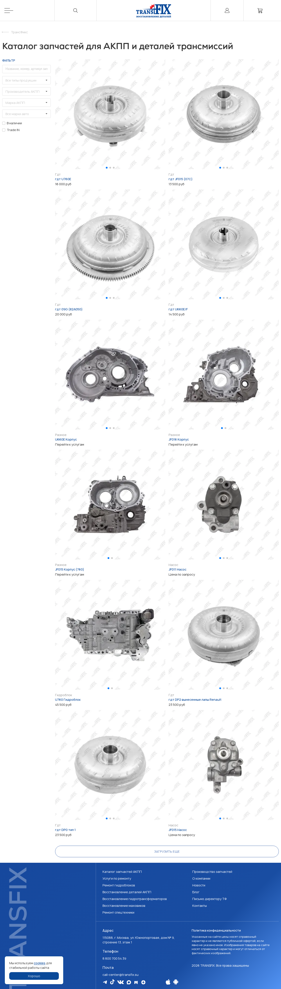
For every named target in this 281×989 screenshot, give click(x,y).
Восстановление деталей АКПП (127, 892)
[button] (107, 168)
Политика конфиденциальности (216, 930)
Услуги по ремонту (117, 878)
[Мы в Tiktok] (112, 981)
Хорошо (34, 976)
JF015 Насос (178, 830)
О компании (201, 878)
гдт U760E (63, 179)
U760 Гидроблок (68, 699)
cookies (39, 963)
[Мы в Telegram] (105, 982)
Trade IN (13, 130)
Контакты (199, 906)
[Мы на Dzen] (143, 982)
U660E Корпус (66, 439)
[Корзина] (260, 10)
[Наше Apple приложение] (168, 982)
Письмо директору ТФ (209, 899)
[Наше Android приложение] (175, 982)
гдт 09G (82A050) (69, 309)
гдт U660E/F (178, 309)
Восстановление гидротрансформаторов (135, 899)
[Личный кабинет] (227, 10)
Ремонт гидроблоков (119, 885)
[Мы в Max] (128, 982)
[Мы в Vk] (120, 982)
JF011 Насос (177, 569)
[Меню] (29, 10)
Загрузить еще (167, 851)
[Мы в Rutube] (136, 982)
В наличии (14, 123)
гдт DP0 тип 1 (65, 830)
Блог (196, 892)
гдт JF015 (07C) (181, 179)
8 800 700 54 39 (114, 958)
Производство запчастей (212, 872)
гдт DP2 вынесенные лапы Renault (195, 699)
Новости (198, 885)
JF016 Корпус (179, 439)
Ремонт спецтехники (118, 912)
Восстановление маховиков (124, 906)
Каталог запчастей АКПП (122, 872)
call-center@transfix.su (121, 975)
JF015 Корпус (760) (69, 569)
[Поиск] (76, 10)
